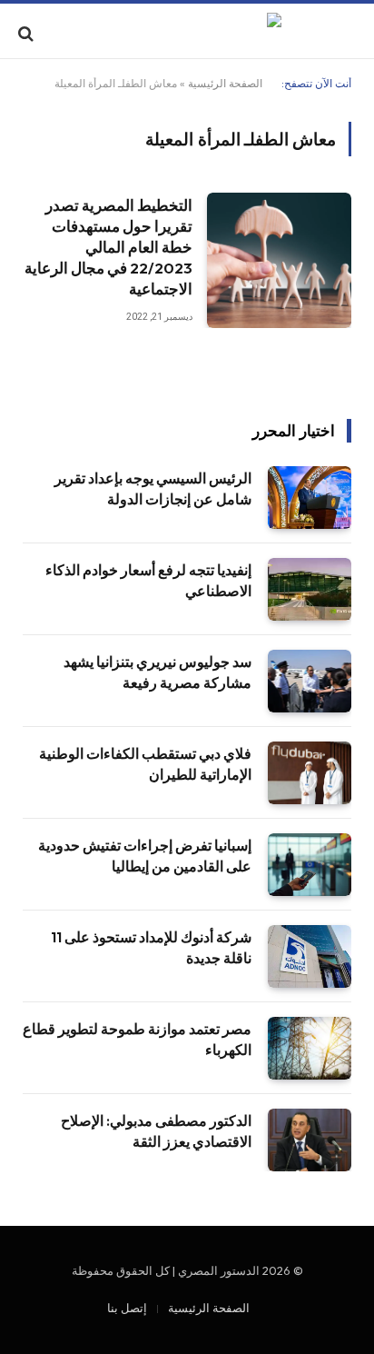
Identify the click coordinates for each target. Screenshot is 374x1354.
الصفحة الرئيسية (225, 83)
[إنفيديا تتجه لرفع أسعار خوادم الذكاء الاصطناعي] (309, 589)
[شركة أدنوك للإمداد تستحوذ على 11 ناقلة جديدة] (309, 956)
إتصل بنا (127, 1307)
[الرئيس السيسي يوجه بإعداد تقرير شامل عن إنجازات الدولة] (309, 497)
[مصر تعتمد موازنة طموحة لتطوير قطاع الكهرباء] (309, 1048)
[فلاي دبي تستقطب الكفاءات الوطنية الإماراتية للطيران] (309, 773)
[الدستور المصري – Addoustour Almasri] (187, 33)
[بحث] (27, 33)
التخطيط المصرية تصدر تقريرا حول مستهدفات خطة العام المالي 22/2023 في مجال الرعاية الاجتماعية (108, 246)
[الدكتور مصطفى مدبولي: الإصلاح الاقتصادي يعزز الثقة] (309, 1140)
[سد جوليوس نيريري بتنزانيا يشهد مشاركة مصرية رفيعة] (309, 681)
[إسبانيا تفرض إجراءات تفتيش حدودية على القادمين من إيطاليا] (309, 864)
